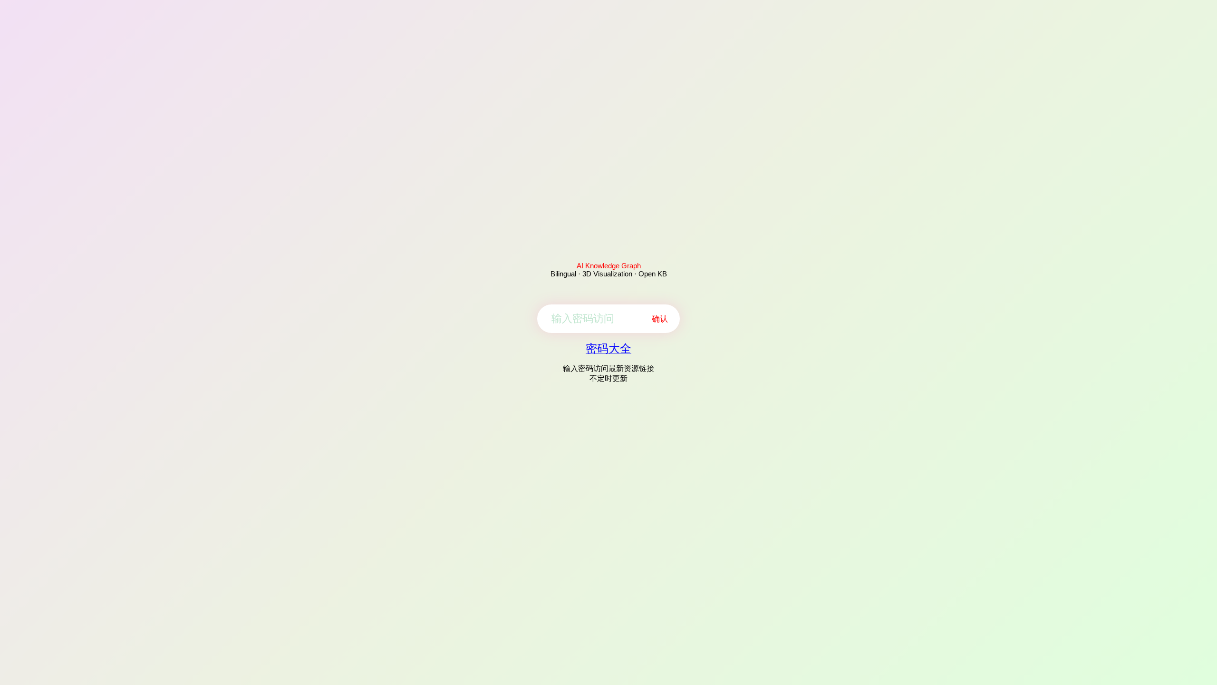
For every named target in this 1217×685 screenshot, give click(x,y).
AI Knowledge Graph (609, 266)
